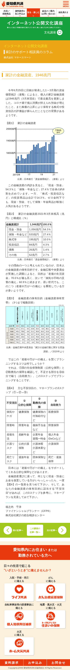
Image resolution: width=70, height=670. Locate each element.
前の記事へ (18, 530)
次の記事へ (52, 530)
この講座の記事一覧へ (35, 530)
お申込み (35, 662)
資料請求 (12, 662)
